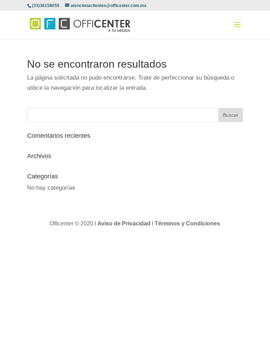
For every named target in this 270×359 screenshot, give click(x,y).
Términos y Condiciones (187, 223)
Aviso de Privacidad (124, 223)
